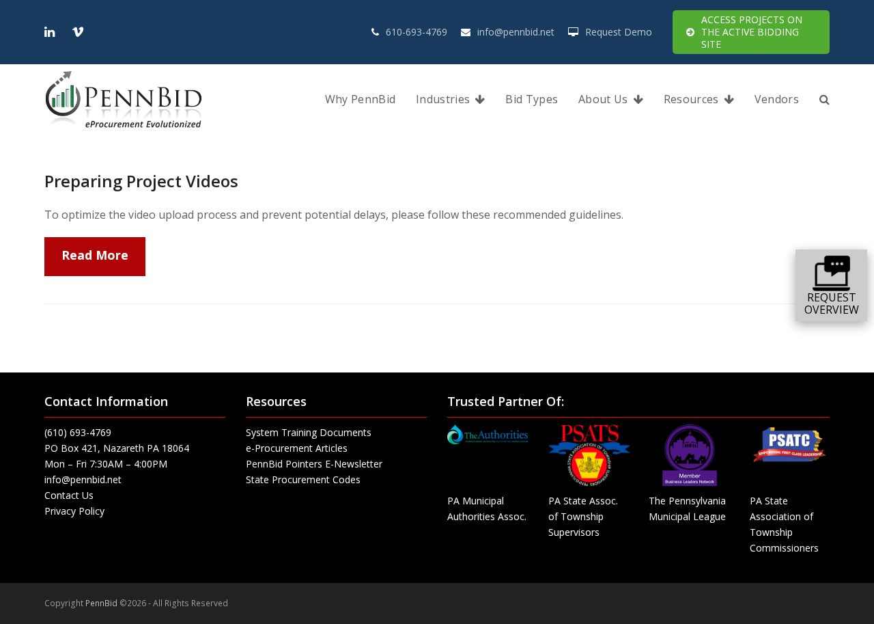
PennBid (101, 603)
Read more (94, 255)
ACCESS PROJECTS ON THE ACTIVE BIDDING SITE (751, 32)
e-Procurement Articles (297, 448)
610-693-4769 (416, 31)
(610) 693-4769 (77, 432)
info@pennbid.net (515, 31)
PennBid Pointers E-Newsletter (314, 463)
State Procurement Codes (303, 479)
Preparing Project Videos (141, 180)
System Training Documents (308, 432)
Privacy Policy (74, 510)
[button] (824, 100)
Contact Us (69, 495)
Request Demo (618, 31)
